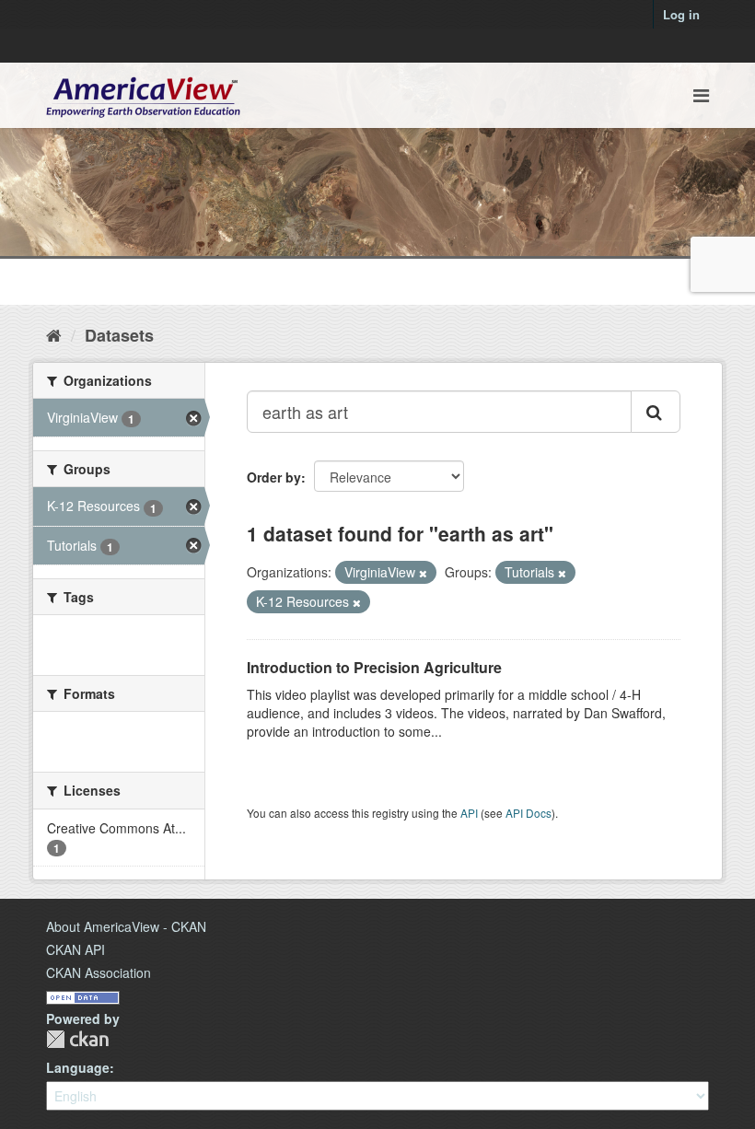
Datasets (119, 335)
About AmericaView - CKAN (126, 926)
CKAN (77, 1039)
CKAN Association (98, 972)
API (469, 813)
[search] (655, 411)
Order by (274, 477)
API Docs (528, 813)
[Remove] (423, 572)
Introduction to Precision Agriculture (374, 667)
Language (78, 1067)
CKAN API (75, 949)
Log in (681, 14)
